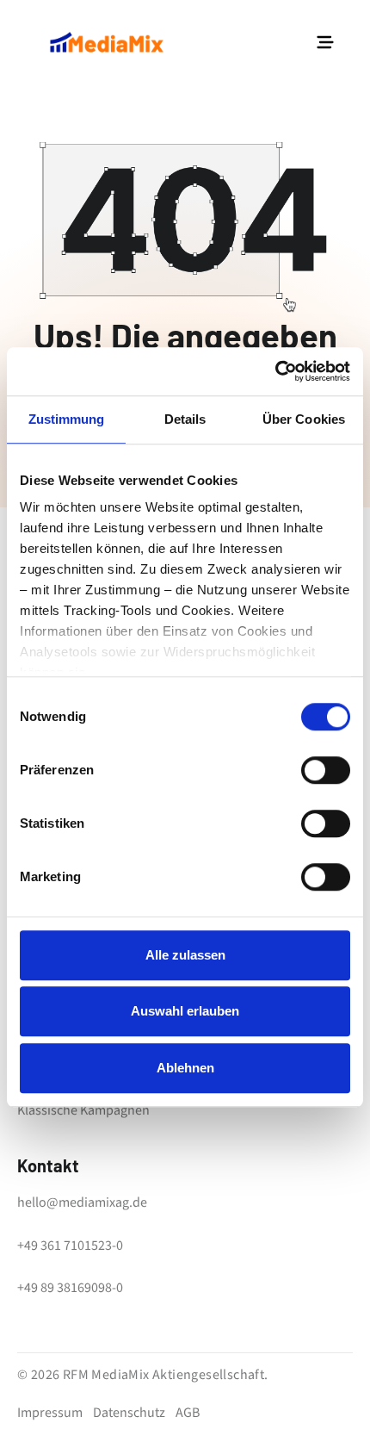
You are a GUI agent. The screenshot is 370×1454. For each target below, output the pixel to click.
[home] (106, 42)
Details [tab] (185, 419)
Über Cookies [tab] (303, 419)
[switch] (325, 770)
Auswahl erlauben (185, 1011)
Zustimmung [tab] (66, 419)
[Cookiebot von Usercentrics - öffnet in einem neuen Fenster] (275, 371)
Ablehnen (185, 1067)
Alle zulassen (185, 955)
